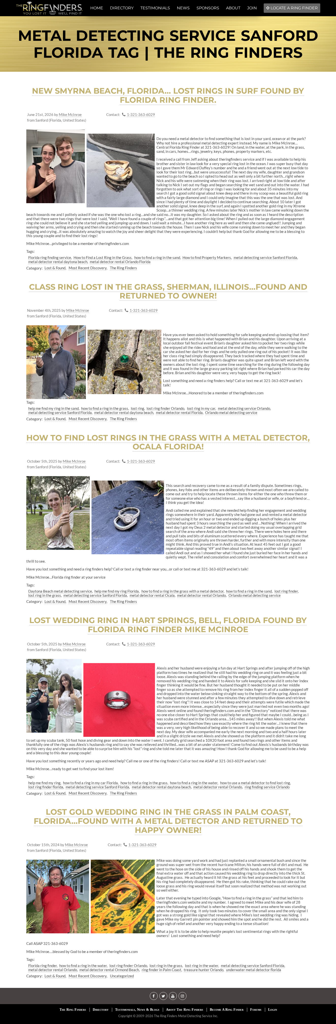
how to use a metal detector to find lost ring (255, 783)
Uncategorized (122, 976)
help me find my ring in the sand (53, 408)
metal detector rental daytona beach (57, 261)
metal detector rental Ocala (152, 595)
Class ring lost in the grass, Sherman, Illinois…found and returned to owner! (168, 291)
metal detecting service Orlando (244, 408)
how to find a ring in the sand (157, 257)
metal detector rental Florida (179, 412)
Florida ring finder (42, 965)
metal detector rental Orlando (201, 595)
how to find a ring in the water (193, 783)
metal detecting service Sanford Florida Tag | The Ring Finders (168, 44)
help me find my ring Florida (116, 591)
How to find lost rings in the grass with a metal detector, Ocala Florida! (168, 442)
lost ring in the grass (44, 595)
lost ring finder (286, 591)
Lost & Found (55, 268)
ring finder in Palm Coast (161, 969)
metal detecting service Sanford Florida (265, 257)
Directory (100, 1009)
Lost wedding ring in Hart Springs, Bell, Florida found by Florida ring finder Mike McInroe (168, 624)
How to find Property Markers (207, 257)
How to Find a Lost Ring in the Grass (103, 257)
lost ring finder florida (45, 787)
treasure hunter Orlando (203, 969)
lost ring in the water (201, 965)
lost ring (137, 408)
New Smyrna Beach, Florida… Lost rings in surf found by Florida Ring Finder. (168, 95)
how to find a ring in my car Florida (90, 783)
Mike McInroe (70, 115)
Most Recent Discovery (88, 268)
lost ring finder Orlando (165, 408)
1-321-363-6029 (141, 115)
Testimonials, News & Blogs (137, 1009)
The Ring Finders (123, 268)
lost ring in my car (201, 408)
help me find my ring (44, 783)
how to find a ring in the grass (104, 408)
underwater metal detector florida (253, 969)
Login (272, 1009)
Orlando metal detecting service (231, 412)
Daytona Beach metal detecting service (60, 591)
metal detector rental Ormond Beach (109, 969)
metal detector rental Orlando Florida (120, 261)
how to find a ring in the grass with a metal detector (182, 591)
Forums (255, 1009)
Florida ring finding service (49, 257)
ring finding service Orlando (267, 787)
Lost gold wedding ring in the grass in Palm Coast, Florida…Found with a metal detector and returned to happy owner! (168, 821)
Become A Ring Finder (227, 1009)
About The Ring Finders (184, 1009)
